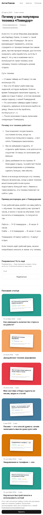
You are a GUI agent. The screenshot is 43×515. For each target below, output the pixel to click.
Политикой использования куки (13, 507)
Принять (21, 512)
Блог (21, 3)
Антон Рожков (8, 3)
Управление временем (10, 28)
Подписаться (21, 277)
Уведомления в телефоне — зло (18, 462)
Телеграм (37, 3)
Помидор (23, 25)
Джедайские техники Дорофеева (19, 358)
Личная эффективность (10, 25)
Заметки (29, 3)
